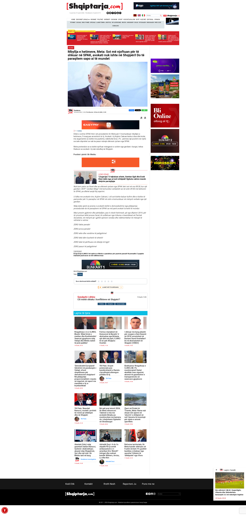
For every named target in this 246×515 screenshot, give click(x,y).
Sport (120, 19)
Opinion (157, 19)
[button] (4, 510)
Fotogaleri (142, 22)
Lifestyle (108, 22)
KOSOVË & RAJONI (129, 19)
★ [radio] (98, 281)
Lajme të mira (100, 22)
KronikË (93, 19)
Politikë (100, 19)
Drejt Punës (85, 22)
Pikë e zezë (158, 22)
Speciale (93, 22)
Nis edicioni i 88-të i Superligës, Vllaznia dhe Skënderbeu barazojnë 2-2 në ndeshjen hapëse (229, 492)
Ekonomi (114, 19)
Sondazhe (115, 25)
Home (73, 19)
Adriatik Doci (110, 461)
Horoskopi (130, 22)
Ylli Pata (109, 378)
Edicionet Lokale (82, 19)
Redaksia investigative (88, 459)
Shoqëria (110, 304)
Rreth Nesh (109, 484)
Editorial (150, 19)
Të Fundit (73, 22)
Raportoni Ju (129, 484)
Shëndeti (107, 19)
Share (132, 110)
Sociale (78, 22)
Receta (124, 22)
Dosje (136, 22)
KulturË (143, 19)
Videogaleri (150, 22)
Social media (120, 304)
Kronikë (71, 48)
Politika (102, 304)
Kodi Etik (69, 484)
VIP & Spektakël (116, 22)
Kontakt (88, 484)
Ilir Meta (80, 131)
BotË (137, 19)
